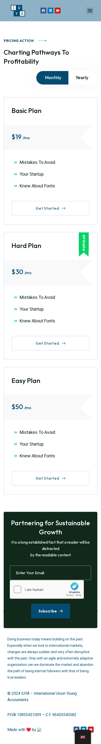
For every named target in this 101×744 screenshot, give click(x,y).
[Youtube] (58, 10)
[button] (90, 11)
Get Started (47, 208)
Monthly (53, 77)
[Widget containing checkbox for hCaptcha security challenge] (47, 589)
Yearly (82, 77)
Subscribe (47, 611)
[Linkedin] (50, 10)
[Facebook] (43, 10)
